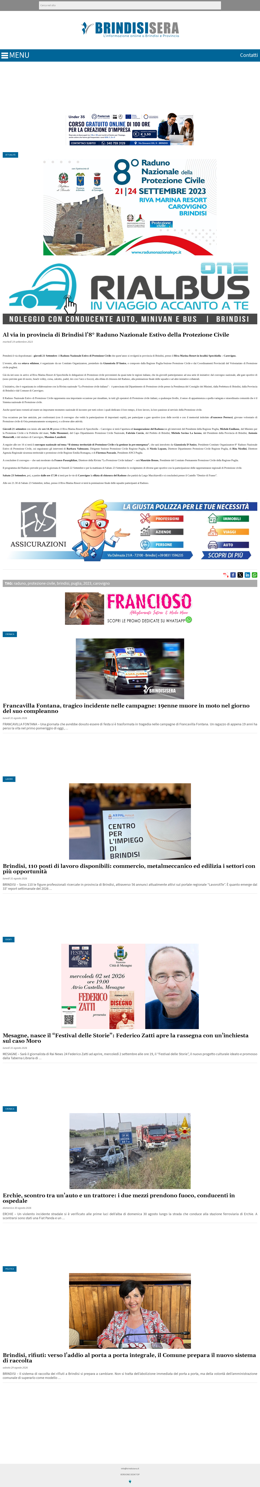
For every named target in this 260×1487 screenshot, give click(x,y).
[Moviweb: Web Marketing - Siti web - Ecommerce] (130, 1485)
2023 (87, 583)
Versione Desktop (130, 1474)
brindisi (63, 583)
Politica (9, 1269)
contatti (249, 55)
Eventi (8, 939)
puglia (76, 583)
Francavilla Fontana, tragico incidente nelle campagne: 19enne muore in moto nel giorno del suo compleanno (126, 708)
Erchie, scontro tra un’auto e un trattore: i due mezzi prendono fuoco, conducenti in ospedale (119, 1198)
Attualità (10, 154)
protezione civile (41, 583)
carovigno (101, 583)
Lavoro (9, 779)
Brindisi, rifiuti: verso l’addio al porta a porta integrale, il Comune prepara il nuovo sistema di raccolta (129, 1358)
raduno (20, 583)
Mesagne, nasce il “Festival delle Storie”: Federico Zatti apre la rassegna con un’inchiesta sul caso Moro (126, 1038)
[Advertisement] (130, 87)
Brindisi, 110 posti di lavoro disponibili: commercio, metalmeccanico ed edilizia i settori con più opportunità (129, 869)
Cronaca (9, 634)
